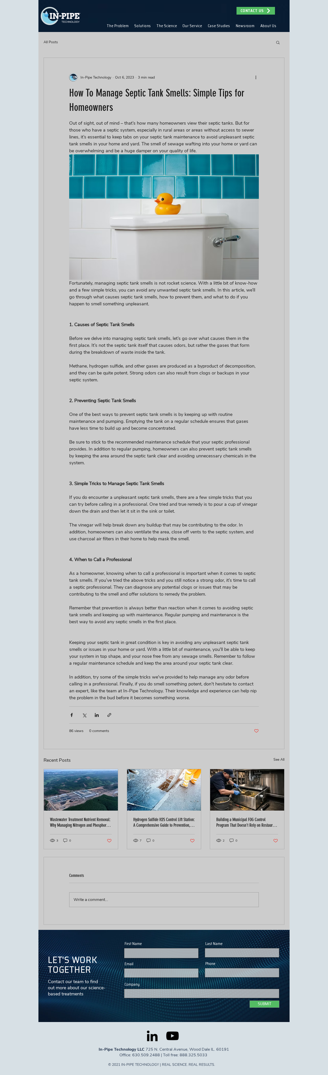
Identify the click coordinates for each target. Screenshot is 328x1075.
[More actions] (256, 77)
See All (278, 759)
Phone (210, 964)
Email (129, 964)
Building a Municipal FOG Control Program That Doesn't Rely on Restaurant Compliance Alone (246, 822)
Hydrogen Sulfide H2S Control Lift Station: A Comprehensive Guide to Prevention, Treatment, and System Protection (164, 822)
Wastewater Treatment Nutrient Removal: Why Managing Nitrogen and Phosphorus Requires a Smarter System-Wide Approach (80, 822)
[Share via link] (109, 715)
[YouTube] (172, 1036)
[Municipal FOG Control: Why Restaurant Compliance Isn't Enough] (247, 790)
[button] (117, 26)
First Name (133, 944)
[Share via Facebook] (71, 715)
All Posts (51, 42)
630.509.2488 (146, 1055)
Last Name (213, 944)
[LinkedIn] (152, 1036)
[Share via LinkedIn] (96, 715)
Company (132, 984)
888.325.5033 (194, 1055)
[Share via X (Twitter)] (84, 715)
